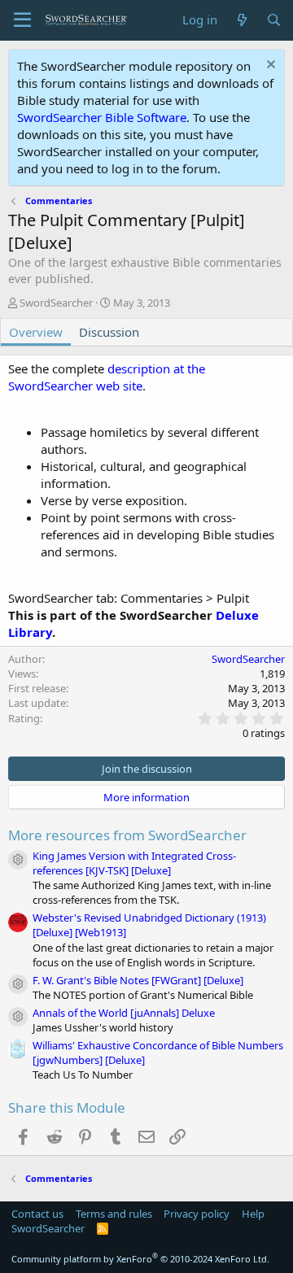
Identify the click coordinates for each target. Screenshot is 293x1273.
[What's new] (241, 20)
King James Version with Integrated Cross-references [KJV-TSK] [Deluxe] (134, 863)
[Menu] (22, 20)
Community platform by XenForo (140, 1259)
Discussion (109, 332)
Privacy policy (197, 1213)
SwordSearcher (56, 302)
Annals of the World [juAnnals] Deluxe (124, 1012)
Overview (36, 332)
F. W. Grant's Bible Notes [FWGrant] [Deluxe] (138, 980)
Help (253, 1213)
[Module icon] (18, 860)
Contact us (37, 1213)
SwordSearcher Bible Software (101, 117)
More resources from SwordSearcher (127, 835)
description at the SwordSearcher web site (106, 377)
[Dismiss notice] (269, 66)
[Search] (274, 20)
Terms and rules (114, 1213)
